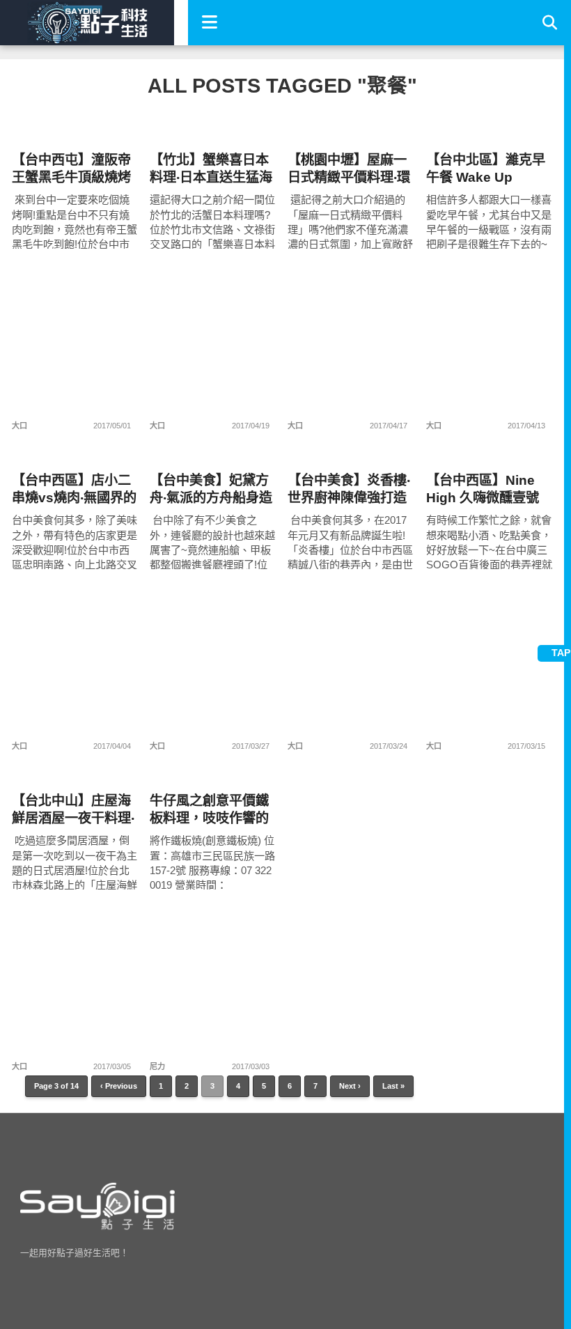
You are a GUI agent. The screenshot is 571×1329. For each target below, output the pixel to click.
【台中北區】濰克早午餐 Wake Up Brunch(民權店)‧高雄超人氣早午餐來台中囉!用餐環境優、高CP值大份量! (489, 169)
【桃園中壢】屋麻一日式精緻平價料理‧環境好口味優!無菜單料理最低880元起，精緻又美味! (349, 169)
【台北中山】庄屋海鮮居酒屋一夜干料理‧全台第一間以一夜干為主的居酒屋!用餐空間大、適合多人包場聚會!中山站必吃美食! (73, 809)
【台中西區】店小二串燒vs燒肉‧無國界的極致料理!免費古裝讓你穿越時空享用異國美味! (74, 489)
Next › (350, 1086)
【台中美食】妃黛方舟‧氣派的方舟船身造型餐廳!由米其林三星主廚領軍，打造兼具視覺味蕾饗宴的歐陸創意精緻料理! (211, 489)
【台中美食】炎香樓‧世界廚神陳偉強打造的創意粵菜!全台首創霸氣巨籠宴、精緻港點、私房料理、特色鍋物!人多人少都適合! (349, 489)
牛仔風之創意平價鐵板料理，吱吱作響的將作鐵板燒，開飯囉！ (209, 809)
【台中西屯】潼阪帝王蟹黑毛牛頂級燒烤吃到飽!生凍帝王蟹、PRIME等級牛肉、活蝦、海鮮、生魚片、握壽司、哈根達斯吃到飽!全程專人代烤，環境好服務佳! (73, 169)
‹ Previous (118, 1086)
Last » (393, 1086)
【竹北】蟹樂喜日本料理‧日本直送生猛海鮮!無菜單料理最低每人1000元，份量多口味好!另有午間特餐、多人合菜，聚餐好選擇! (211, 169)
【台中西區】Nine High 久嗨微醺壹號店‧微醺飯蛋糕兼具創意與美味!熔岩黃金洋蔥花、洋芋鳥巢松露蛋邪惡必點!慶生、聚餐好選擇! (487, 489)
